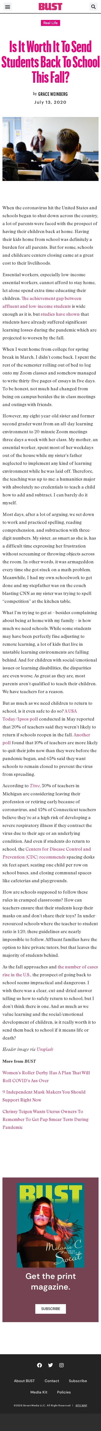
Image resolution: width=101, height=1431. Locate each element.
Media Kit (38, 1392)
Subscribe (78, 1380)
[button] (8, 6)
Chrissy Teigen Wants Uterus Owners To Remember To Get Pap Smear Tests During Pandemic (45, 1119)
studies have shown (60, 314)
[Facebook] (39, 1365)
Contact (52, 1380)
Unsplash (45, 1049)
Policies (64, 1392)
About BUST (24, 1380)
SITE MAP (81, 1405)
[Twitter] (50, 1365)
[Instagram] (61, 1365)
